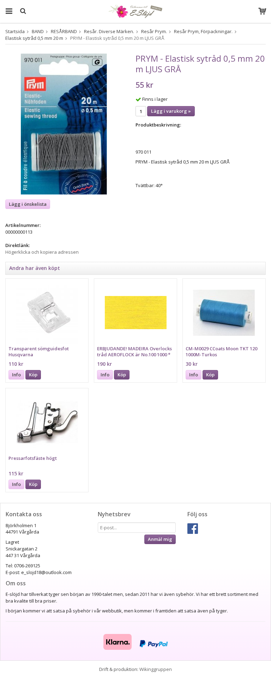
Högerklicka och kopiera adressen (42, 252)
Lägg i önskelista (28, 204)
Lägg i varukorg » (171, 111)
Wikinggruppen (155, 669)
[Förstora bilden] (64, 124)
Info (16, 374)
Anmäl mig (160, 539)
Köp (33, 374)
